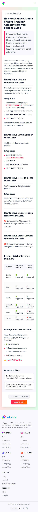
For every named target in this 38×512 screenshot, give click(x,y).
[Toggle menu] (34, 3)
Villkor (4, 492)
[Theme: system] (19, 508)
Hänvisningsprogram (9, 483)
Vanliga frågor (6, 447)
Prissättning (6, 440)
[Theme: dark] (16, 508)
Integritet (5, 495)
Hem (3, 437)
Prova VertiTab (18, 402)
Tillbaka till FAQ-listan (13, 13)
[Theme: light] (12, 508)
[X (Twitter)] (24, 508)
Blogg (4, 476)
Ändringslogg (6, 444)
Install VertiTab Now (14, 360)
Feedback (5, 480)
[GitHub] (27, 508)
